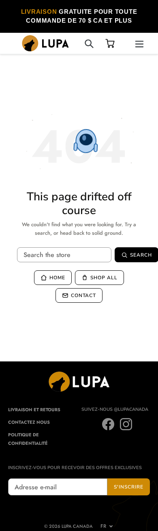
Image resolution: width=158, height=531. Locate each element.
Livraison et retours (34, 409)
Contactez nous (29, 422)
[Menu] (139, 43)
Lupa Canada (77, 526)
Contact (83, 295)
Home (57, 277)
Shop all (103, 277)
